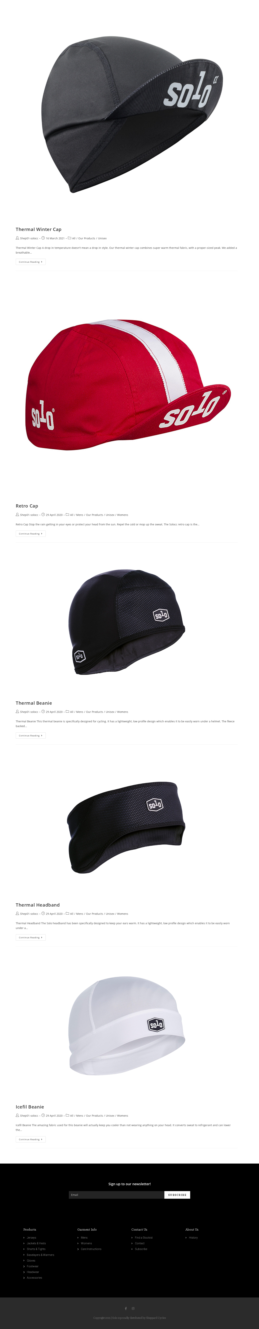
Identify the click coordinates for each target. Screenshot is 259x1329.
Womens (122, 515)
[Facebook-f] (125, 1308)
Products (29, 1230)
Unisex (102, 238)
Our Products (86, 238)
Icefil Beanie (30, 1107)
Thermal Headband (38, 905)
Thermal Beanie (34, 703)
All (73, 238)
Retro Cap (27, 506)
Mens (79, 515)
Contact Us (139, 1230)
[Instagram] (133, 1308)
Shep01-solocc (29, 238)
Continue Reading (29, 261)
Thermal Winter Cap (39, 229)
